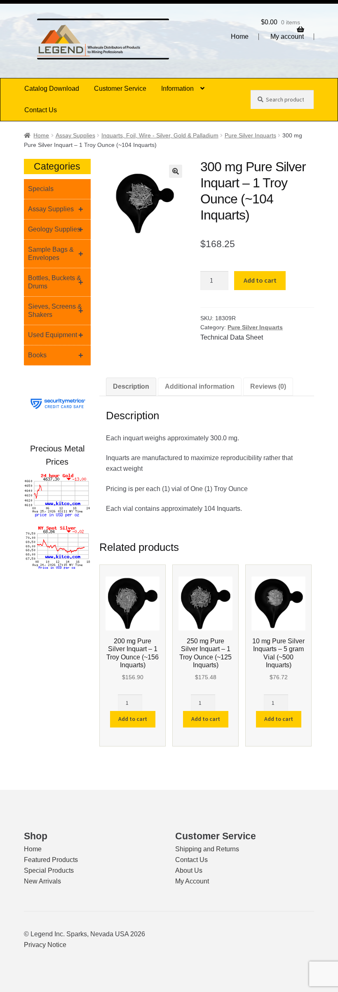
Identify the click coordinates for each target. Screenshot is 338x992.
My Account (192, 881)
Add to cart (260, 280)
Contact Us (40, 109)
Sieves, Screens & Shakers (55, 310)
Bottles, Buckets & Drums (55, 282)
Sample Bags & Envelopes (55, 253)
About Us (188, 870)
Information (177, 88)
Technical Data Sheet (231, 337)
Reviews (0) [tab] (268, 386)
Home (240, 36)
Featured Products (51, 859)
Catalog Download (51, 88)
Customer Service (120, 88)
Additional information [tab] (200, 386)
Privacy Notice (45, 944)
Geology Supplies (55, 229)
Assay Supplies (75, 135)
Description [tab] (131, 386)
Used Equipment (55, 335)
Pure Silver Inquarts (250, 135)
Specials (41, 188)
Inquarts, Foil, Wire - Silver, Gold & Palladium (159, 135)
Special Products (49, 870)
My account (287, 36)
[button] (175, 171)
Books (55, 355)
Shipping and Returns (207, 849)
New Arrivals (42, 881)
